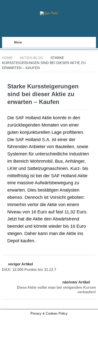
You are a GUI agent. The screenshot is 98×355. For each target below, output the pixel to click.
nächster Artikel (76, 282)
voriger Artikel (20, 264)
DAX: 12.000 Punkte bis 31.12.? (29, 269)
